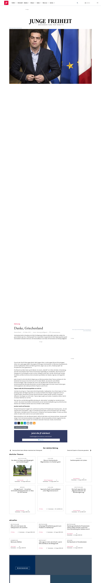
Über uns (45, 2)
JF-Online (41, 509)
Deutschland (17, 332)
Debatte (26, 2)
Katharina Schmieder (20, 510)
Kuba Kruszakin (20, 480)
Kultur (38, 2)
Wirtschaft (20, 2)
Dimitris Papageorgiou (48, 480)
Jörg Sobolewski (76, 478)
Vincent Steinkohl (76, 510)
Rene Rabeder (70, 533)
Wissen (32, 2)
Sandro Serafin (70, 546)
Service (51, 2)
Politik (13, 2)
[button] (77, 3)
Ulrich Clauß (13, 546)
